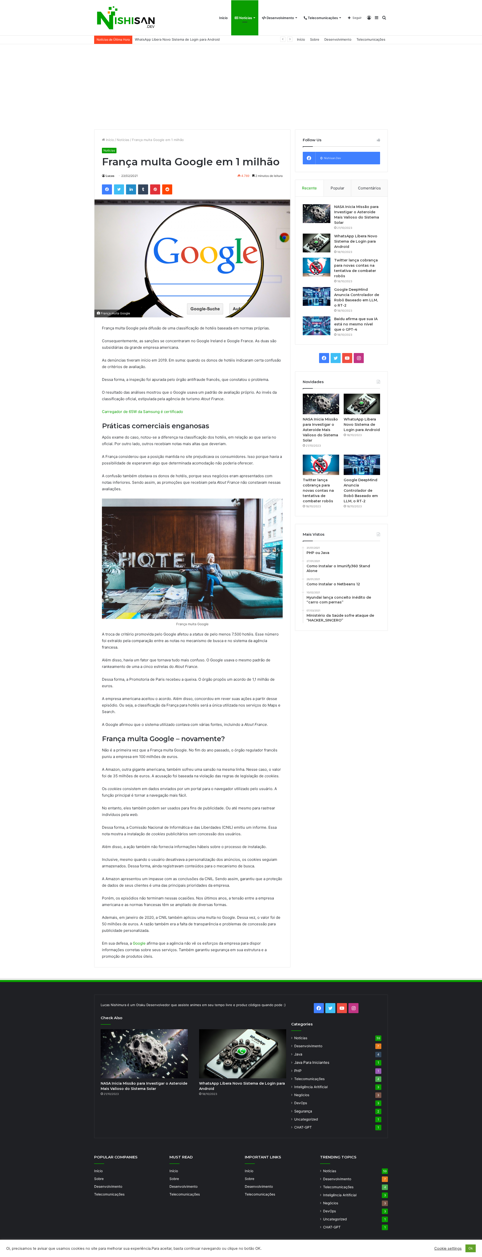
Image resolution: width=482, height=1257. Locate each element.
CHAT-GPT (303, 1127)
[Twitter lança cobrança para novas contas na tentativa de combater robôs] (316, 267)
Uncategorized (306, 1119)
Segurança (303, 1111)
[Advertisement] (241, 87)
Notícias (245, 18)
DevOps (300, 1103)
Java (298, 1054)
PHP (298, 1071)
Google (139, 943)
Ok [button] (470, 1248)
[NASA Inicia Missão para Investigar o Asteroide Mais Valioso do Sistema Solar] (316, 213)
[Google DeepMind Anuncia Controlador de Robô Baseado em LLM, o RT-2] (316, 296)
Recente (309, 188)
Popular (337, 188)
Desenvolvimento (280, 18)
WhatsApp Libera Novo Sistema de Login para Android (355, 241)
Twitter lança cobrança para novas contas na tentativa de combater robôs (192, 39)
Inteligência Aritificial (311, 1087)
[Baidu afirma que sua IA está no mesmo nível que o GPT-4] (316, 325)
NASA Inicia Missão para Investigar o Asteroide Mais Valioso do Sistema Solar (320, 430)
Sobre (314, 39)
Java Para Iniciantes (311, 1062)
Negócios (301, 1095)
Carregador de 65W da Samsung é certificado (142, 411)
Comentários (369, 188)
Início (223, 18)
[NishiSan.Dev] (125, 17)
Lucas (110, 176)
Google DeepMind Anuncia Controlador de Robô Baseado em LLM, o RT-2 (361, 490)
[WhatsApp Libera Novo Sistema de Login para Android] (316, 243)
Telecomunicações (322, 18)
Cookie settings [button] (448, 1248)
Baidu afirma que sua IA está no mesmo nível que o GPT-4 (356, 324)
